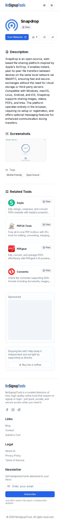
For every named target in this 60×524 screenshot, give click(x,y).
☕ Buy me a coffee (30, 364)
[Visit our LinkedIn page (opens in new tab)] (13, 409)
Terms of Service (14, 460)
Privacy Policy (13, 455)
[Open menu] (52, 5)
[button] (25, 150)
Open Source (32, 175)
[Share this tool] (52, 37)
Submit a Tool (12, 435)
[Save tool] (44, 37)
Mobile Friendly (14, 175)
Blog (7, 425)
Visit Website (15, 37)
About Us (10, 450)
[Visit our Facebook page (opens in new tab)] (7, 409)
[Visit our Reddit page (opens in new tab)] (19, 409)
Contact (9, 430)
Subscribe (30, 494)
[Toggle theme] (44, 5)
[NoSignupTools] (15, 5)
